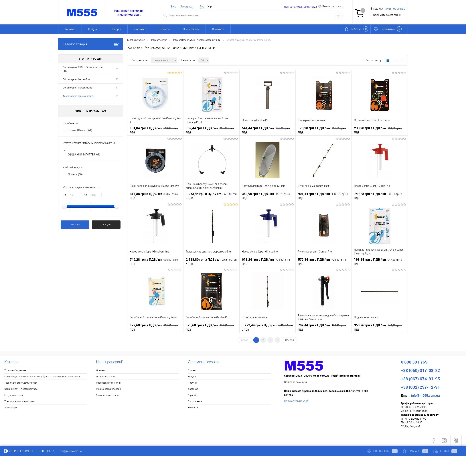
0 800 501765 (46, 451)
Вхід (173, 6)
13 (117, 79)
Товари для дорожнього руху (19, 401)
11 (117, 87)
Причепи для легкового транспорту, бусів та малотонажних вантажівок (42, 376)
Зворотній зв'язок (21, 451)
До (85, 195)
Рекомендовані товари (108, 389)
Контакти (218, 29)
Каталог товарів (75, 44)
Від (64, 195)
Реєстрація (186, 6)
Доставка (140, 29)
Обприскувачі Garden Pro (76, 79)
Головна (70, 29)
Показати (75, 224)
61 (117, 96)
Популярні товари (105, 376)
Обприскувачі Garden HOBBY (78, 87)
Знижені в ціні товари (107, 395)
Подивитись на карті (296, 401)
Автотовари (10, 407)
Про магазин (191, 29)
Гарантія (164, 29)
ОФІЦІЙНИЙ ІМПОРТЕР (84, 154)
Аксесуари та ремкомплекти (78, 96)
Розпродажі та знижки (108, 382)
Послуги (116, 29)
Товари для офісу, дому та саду (20, 382)
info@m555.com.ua (71, 451)
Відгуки (92, 29)
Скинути (106, 224)
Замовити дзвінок (333, 6)
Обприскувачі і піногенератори (20, 389)
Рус (202, 6)
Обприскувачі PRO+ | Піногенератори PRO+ (82, 69)
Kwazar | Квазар (80, 130)
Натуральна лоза (13, 395)
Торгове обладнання (15, 370)
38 (117, 69)
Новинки (100, 370)
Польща (75, 174)
